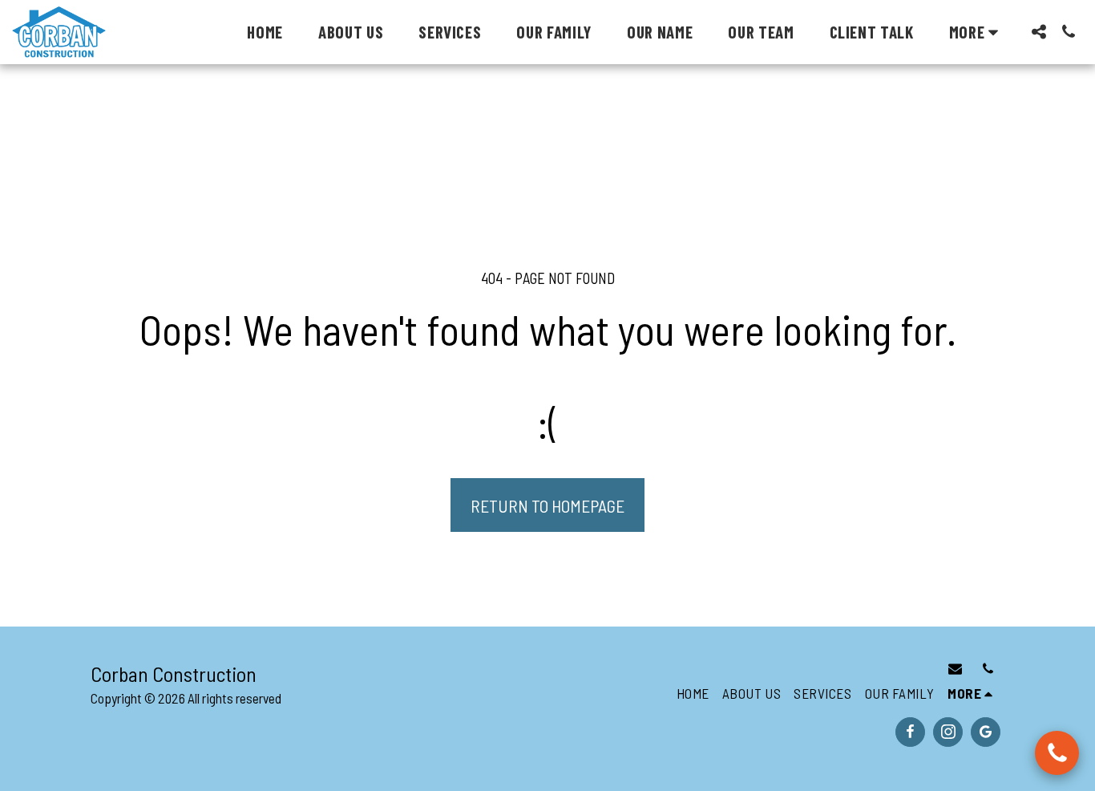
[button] (1038, 31)
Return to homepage (547, 505)
